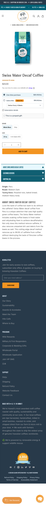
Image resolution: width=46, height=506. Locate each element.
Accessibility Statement (29, 480)
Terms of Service (12, 480)
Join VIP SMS (8, 359)
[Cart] (43, 16)
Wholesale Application (12, 355)
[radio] (23, 95)
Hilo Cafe (6, 319)
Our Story (6, 301)
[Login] (38, 16)
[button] (40, 499)
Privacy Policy (34, 477)
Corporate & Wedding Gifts (14, 346)
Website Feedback (10, 391)
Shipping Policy (22, 477)
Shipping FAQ (7, 179)
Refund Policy (8, 386)
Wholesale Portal (10, 350)
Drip (15, 127)
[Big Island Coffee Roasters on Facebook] (15, 468)
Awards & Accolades (11, 310)
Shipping (6, 382)
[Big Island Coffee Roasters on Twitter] (26, 468)
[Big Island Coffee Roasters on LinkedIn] (22, 468)
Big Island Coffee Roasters (19, 473)
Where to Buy (8, 323)
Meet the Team (9, 314)
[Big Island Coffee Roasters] (23, 16)
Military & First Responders (14, 341)
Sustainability (8, 305)
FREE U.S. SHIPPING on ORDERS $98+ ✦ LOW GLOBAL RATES (23, 2)
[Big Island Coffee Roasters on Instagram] (18, 468)
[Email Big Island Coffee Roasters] (11, 468)
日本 (4, 364)
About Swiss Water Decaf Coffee (13, 167)
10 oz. (5, 137)
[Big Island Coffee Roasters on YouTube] (33, 468)
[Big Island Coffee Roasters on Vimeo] (30, 468)
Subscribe (10, 285)
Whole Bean (7, 127)
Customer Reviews (8, 173)
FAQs (4, 377)
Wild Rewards (8, 337)
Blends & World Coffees (18, 25)
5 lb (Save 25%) (16, 137)
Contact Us (7, 395)
